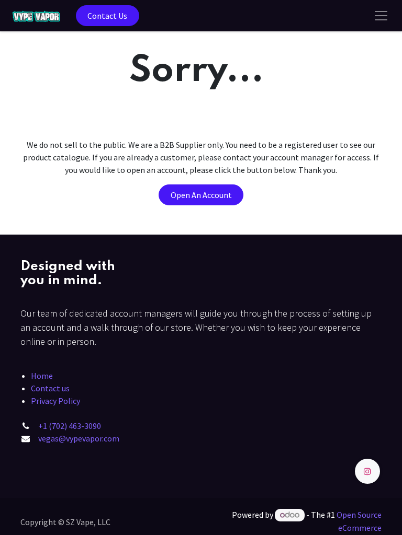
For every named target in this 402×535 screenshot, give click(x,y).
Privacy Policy (55, 401)
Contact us (50, 388)
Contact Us (107, 15)
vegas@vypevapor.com (78, 438)
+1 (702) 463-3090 (69, 426)
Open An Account (201, 195)
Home (42, 375)
